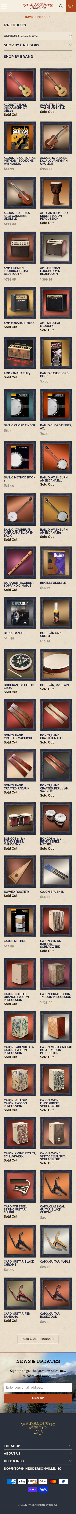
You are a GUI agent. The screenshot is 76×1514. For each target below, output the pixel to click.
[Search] (61, 6)
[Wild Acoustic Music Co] (38, 6)
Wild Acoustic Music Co (43, 1504)
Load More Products (38, 1339)
